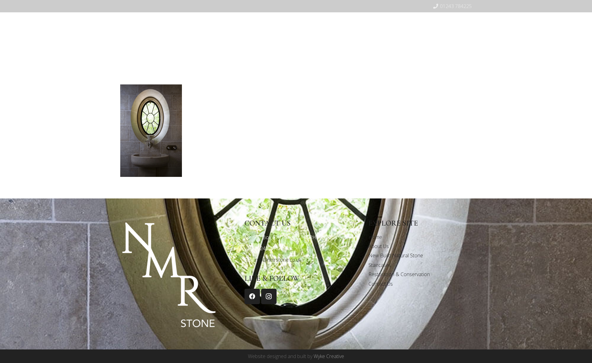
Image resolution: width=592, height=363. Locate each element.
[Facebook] (378, 57)
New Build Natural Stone (395, 255)
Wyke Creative (329, 356)
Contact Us (380, 283)
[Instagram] (388, 57)
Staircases (379, 265)
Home (375, 237)
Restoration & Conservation (399, 274)
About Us (378, 246)
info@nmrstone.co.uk (277, 259)
